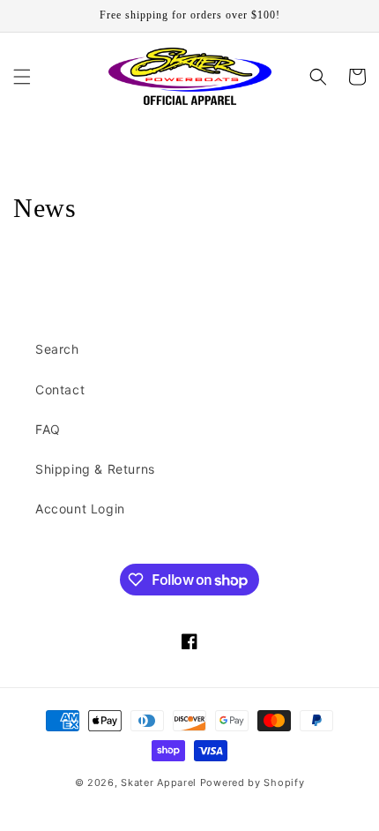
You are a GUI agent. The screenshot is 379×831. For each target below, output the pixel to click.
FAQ (48, 429)
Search (57, 348)
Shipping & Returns (95, 468)
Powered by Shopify (252, 782)
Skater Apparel (159, 782)
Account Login (80, 508)
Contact (60, 389)
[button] (22, 76)
